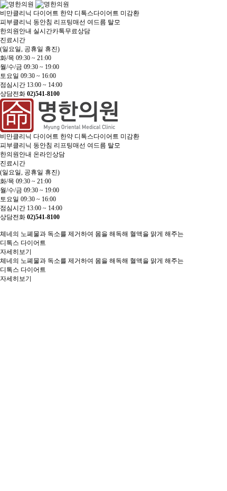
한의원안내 (16, 31)
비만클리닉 (16, 13)
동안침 (42, 22)
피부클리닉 (16, 22)
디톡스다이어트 (96, 13)
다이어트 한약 (53, 13)
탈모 (114, 22)
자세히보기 (16, 252)
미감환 (129, 13)
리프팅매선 (70, 22)
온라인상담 (49, 154)
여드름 (96, 22)
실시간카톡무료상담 (61, 31)
